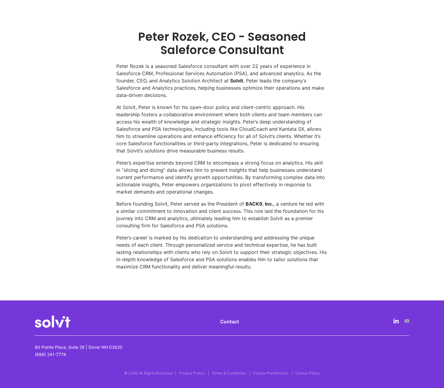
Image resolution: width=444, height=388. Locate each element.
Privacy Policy (191, 373)
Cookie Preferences (270, 373)
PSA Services (261, 23)
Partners (215, 23)
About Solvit (362, 23)
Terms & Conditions (229, 373)
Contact (229, 322)
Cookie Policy (307, 373)
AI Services (179, 23)
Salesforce (132, 23)
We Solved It (311, 23)
